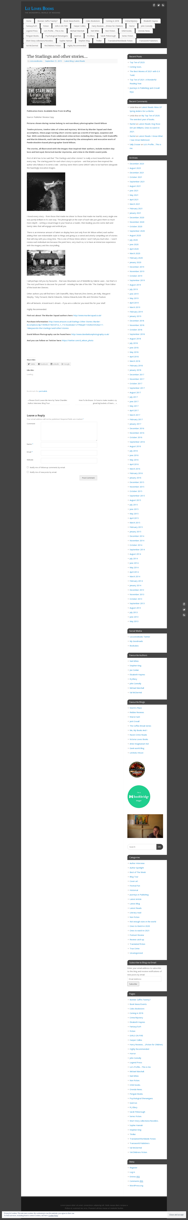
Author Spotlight (137, 867)
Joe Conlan (134, 670)
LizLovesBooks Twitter (140, 636)
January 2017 (135, 424)
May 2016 (134, 459)
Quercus (77, 36)
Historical (134, 890)
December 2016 (137, 428)
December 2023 (137, 163)
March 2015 (135, 522)
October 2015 (136, 491)
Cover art (134, 881)
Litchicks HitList (136, 752)
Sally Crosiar (135, 144)
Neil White (95, 31)
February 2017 (136, 419)
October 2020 (136, 226)
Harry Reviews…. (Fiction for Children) (107, 26)
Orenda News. (144, 31)
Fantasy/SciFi (31, 26)
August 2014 (135, 554)
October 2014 (136, 545)
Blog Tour (134, 876)
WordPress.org (136, 1185)
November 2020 (137, 222)
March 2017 (135, 415)
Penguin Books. (32, 36)
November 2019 (137, 271)
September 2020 (137, 231)
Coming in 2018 (112, 21)
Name (30, 444)
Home (28, 21)
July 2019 (134, 289)
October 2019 (136, 275)
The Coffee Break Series (140, 725)
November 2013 (137, 594)
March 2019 (135, 307)
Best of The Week (138, 872)
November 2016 (137, 433)
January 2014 (135, 585)
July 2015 (134, 504)
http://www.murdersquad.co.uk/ (87, 315)
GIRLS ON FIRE (61, 26)
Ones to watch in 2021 (140, 930)
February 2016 (136, 473)
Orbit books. (127, 31)
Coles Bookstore (93, 21)
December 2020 (137, 217)
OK (158, 847)
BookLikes (134, 645)
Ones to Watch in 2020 (140, 926)
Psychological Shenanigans (56, 36)
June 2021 (134, 190)
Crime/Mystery (131, 21)
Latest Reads (80, 61)
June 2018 (134, 347)
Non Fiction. (110, 31)
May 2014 (134, 567)
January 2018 (135, 370)
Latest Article (135, 899)
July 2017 (134, 397)
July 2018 (134, 343)
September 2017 (137, 388)
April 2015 (134, 518)
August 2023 (135, 168)
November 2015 (137, 486)
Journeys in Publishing (139, 894)
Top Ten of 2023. (137, 62)
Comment (30, 423)
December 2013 (137, 590)
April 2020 (134, 249)
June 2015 (134, 509)
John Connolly (146, 26)
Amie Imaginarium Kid (139, 743)
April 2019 (134, 302)
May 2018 (134, 352)
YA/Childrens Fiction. (52, 45)
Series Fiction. (127, 36)
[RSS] (163, 5)
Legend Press (32, 31)
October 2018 (136, 329)
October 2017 (136, 383)
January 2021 (135, 213)
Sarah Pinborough (108, 36)
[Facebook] (154, 5)
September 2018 (137, 334)
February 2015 (136, 527)
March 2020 (135, 253)
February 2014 (136, 581)
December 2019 (137, 267)
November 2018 (137, 325)
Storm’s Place (136, 708)
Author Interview (137, 863)
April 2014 (134, 572)
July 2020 (134, 240)
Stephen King (84, 40)
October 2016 (136, 437)
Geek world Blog (137, 748)
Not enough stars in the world (143, 921)
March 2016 (135, 468)
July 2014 (134, 558)
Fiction (46, 26)
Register (133, 1167)
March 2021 (135, 204)
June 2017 (134, 401)
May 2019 (134, 298)
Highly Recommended (76, 45)
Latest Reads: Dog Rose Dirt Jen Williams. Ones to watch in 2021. (145, 128)
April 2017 (134, 410)
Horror (132, 26)
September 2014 (137, 549)
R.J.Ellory (133, 679)
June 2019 (134, 293)
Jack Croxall (134, 721)
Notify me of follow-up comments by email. (47, 467)
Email (30, 452)
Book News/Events (72, 21)
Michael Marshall (137, 688)
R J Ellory (91, 36)
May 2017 (134, 406)
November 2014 (137, 540)
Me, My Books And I (138, 730)
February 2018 (136, 365)
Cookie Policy (53, 1215)
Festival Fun (135, 885)
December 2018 (137, 320)
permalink (43, 391)
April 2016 (134, 464)
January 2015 (135, 531)
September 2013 (137, 603)
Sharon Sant (135, 717)
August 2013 (135, 608)
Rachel (132, 124)
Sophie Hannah (65, 40)
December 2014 (137, 536)
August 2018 (135, 338)
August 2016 (135, 446)
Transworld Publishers (148, 40)
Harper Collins (80, 26)
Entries (135, 1176)
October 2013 (136, 599)
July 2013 (134, 612)
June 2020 (134, 244)
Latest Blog (69, 61)
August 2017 (135, 392)
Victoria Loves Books (139, 739)
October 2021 (136, 177)
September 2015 (137, 495)
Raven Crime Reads (138, 734)
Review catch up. (137, 939)
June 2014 (134, 563)
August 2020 (135, 235)
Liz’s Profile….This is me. (54, 31)
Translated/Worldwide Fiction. (120, 40)
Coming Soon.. (136, 67)
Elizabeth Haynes (151, 21)
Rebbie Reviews (137, 712)
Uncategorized (136, 953)
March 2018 (135, 361)
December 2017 (137, 374)
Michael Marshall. (77, 31)
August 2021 (135, 186)
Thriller (99, 40)
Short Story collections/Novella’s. (39, 40)
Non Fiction (134, 917)
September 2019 (137, 280)
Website (30, 460)
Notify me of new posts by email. (43, 472)
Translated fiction (137, 944)
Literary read (135, 912)
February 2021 (136, 208)
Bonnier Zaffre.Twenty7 (47, 21)
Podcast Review (137, 935)
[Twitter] (159, 5)
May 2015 (134, 513)
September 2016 (137, 442)
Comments (136, 1181)
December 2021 (137, 172)
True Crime (135, 948)
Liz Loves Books (39, 8)
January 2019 (135, 316)
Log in (132, 1172)
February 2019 (136, 311)
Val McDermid (32, 45)
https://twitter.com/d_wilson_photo (77, 340)
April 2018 (134, 356)
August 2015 (135, 500)
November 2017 (137, 379)
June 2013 (134, 617)
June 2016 (134, 455)
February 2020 (136, 258)
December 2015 (137, 482)
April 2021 (134, 199)
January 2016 (135, 477)
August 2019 (135, 284)
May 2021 (134, 195)
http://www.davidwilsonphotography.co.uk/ (90, 334)
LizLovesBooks (36, 61)
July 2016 (134, 450)
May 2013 (134, 621)
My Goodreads (136, 641)
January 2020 (135, 262)
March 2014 (135, 576)
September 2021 (137, 181)
